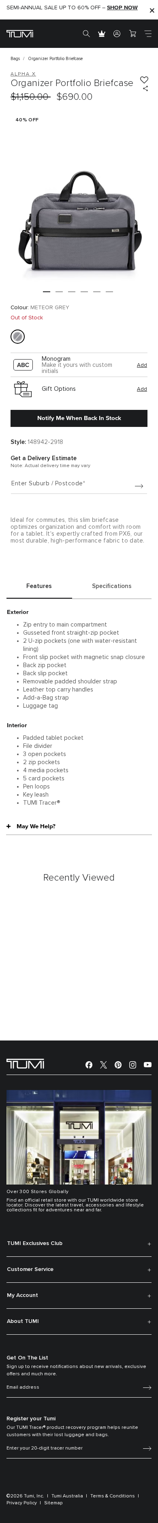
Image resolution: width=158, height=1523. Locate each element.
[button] (46, 291)
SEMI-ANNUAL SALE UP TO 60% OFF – (72, 8)
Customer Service (30, 1269)
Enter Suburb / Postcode (47, 483)
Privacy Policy (21, 1503)
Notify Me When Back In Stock (79, 418)
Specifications (112, 586)
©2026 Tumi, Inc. (25, 1496)
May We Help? (36, 826)
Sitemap (53, 1503)
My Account (22, 1295)
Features (39, 586)
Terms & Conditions (112, 1496)
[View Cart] (132, 33)
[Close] (152, 10)
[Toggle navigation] (148, 33)
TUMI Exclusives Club (34, 1243)
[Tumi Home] (19, 33)
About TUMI (23, 1321)
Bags (15, 58)
